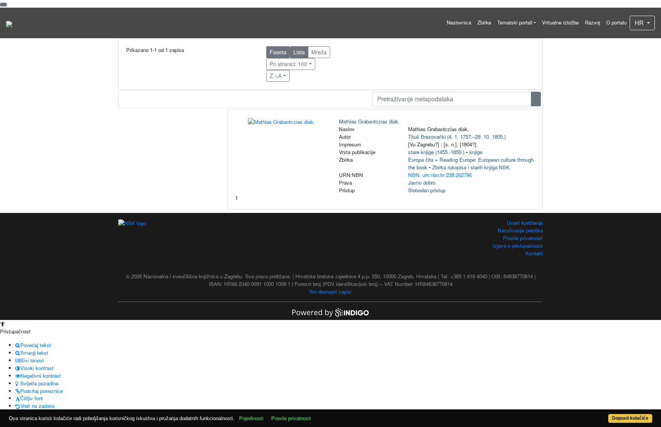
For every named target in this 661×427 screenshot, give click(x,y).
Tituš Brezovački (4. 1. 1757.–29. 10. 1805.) (457, 136)
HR (640, 22)
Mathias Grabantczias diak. (369, 121)
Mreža (319, 52)
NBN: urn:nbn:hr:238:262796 (440, 175)
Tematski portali (514, 22)
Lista (299, 52)
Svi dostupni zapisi (330, 291)
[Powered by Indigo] (330, 311)
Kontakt (534, 253)
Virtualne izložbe (560, 22)
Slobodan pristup (426, 190)
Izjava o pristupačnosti (518, 245)
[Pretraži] (536, 99)
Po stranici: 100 (288, 64)
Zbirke (484, 22)
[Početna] (9, 23)
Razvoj (592, 22)
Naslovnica (459, 22)
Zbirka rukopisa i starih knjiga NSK (471, 167)
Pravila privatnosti (523, 238)
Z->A (276, 76)
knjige (475, 152)
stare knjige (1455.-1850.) (436, 152)
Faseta (278, 52)
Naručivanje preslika (520, 230)
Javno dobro (421, 182)
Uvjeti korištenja (525, 222)
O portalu (616, 22)
